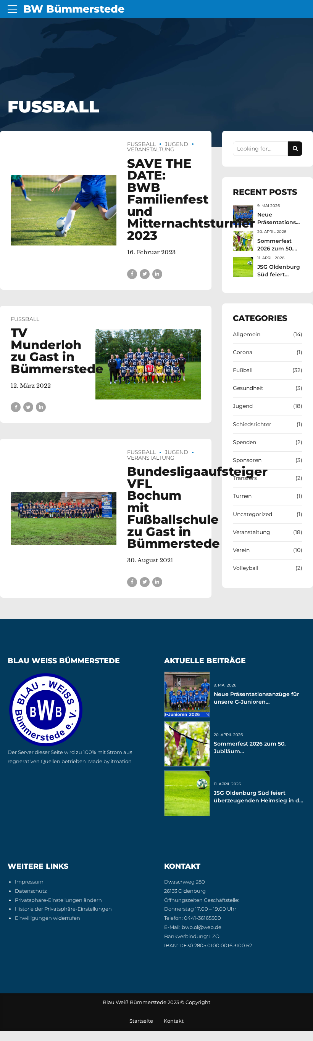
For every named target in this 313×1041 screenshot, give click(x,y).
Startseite (141, 1021)
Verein (241, 550)
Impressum (29, 882)
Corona (242, 352)
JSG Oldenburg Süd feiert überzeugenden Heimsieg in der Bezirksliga (259, 800)
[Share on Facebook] (132, 274)
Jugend (176, 144)
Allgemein (246, 334)
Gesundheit (248, 388)
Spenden (244, 442)
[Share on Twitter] (145, 274)
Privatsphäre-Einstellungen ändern (58, 900)
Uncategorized (252, 514)
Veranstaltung (150, 149)
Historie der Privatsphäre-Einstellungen (63, 909)
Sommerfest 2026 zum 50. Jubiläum (275, 248)
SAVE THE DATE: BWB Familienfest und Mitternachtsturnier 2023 (191, 199)
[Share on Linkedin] (157, 274)
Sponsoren (247, 460)
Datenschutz (31, 891)
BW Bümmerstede (73, 9)
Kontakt (174, 1021)
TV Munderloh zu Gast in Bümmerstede (57, 351)
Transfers (245, 478)
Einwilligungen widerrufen (47, 918)
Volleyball (245, 568)
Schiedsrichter (252, 424)
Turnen (242, 495)
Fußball (141, 144)
